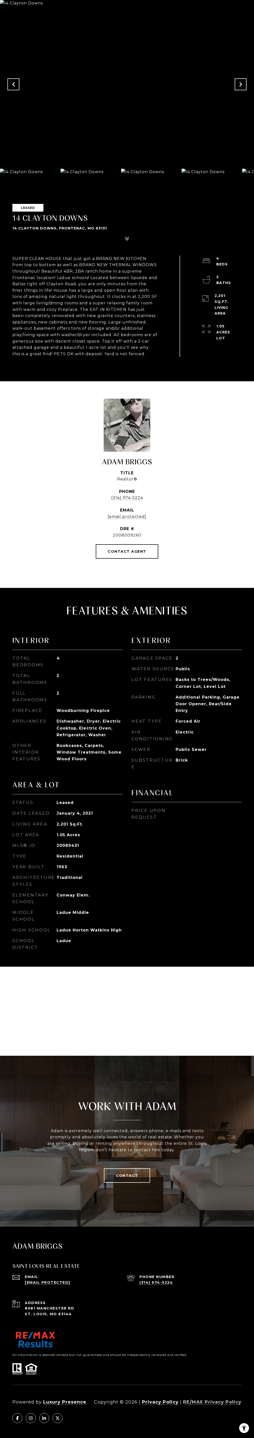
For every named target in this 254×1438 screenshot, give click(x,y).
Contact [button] (127, 1175)
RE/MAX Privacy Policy (212, 1402)
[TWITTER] (58, 1418)
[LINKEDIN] (44, 1418)
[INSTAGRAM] (31, 1418)
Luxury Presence (64, 1402)
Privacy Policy (160, 1402)
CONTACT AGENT (127, 551)
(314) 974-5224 (127, 497)
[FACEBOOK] (17, 1418)
